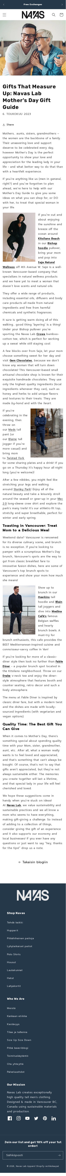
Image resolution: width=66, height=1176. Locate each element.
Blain (58, 602)
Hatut (10, 978)
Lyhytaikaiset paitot (19, 946)
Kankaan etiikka (17, 1016)
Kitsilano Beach (49, 239)
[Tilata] (59, 1155)
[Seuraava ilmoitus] (62, 4)
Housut (11, 962)
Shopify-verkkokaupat (47, 1166)
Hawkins (44, 597)
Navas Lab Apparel (26, 1166)
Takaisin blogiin (35, 862)
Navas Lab (14, 805)
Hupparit (12, 930)
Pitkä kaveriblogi (17, 1048)
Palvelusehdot (16, 1072)
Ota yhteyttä (15, 1064)
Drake (7, 676)
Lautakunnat (15, 970)
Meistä (11, 1008)
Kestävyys (13, 1024)
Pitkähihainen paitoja (20, 938)
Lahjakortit (14, 986)
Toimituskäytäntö (17, 1056)
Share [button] (10, 125)
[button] (4, 15)
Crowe (41, 334)
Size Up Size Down (19, 1040)
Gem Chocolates (21, 360)
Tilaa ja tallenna (17, 1032)
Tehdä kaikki (15, 922)
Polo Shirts (14, 954)
